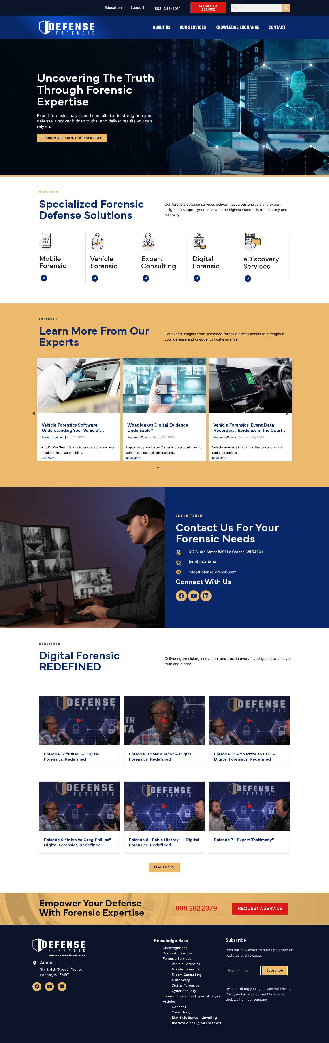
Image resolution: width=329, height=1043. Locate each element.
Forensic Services (177, 958)
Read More (47, 458)
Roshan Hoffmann (53, 437)
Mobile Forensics (185, 969)
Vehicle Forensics (186, 964)
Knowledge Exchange (237, 27)
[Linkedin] (206, 595)
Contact (277, 27)
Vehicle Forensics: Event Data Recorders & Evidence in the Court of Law (247, 430)
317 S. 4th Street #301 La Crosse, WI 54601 (226, 552)
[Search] (286, 8)
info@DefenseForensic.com (212, 572)
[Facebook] (181, 595)
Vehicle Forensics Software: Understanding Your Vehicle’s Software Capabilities (71, 430)
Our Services (193, 27)
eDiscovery (181, 980)
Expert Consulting (186, 975)
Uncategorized (175, 948)
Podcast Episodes (177, 953)
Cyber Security (184, 991)
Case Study (181, 1012)
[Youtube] (193, 595)
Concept (179, 1007)
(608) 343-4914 (202, 562)
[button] (157, 467)
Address (48, 963)
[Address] (34, 963)
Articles (169, 1001)
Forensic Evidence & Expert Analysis (191, 996)
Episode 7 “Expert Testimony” (244, 840)
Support (137, 7)
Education (113, 7)
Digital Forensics (185, 985)
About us (162, 27)
